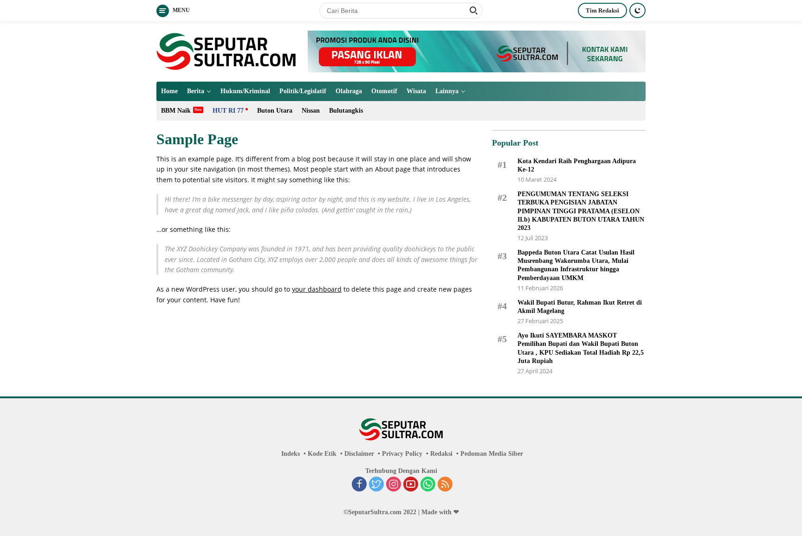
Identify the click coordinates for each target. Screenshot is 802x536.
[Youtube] (410, 485)
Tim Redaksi (602, 10)
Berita (195, 91)
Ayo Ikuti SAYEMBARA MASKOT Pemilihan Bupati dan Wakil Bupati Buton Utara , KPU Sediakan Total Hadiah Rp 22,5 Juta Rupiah (580, 348)
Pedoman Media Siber (491, 453)
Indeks (290, 453)
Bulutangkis (346, 110)
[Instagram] (393, 485)
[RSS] (445, 485)
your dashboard (317, 289)
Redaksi (441, 453)
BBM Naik (176, 110)
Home (169, 91)
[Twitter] (376, 485)
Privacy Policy (402, 453)
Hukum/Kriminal (245, 91)
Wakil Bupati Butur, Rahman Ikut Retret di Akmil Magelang (579, 306)
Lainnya (447, 91)
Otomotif (384, 91)
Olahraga (349, 91)
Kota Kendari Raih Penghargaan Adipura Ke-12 (576, 165)
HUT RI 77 (228, 110)
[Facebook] (359, 485)
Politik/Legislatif (302, 91)
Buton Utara (274, 110)
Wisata (416, 91)
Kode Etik (322, 453)
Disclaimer (359, 453)
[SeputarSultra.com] (226, 50)
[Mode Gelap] (637, 10)
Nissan (311, 110)
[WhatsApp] (427, 485)
